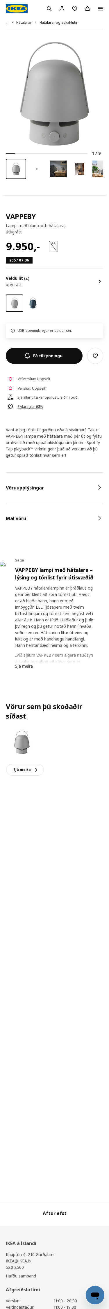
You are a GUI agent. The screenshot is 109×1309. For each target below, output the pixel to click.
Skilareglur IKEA (30, 406)
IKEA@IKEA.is (18, 1261)
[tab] (54, 487)
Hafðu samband (21, 1276)
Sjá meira (24, 666)
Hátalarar (24, 22)
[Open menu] (100, 8)
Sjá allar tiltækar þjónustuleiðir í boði (47, 397)
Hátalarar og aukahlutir (59, 22)
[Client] (62, 8)
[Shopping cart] (87, 8)
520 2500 (15, 1267)
